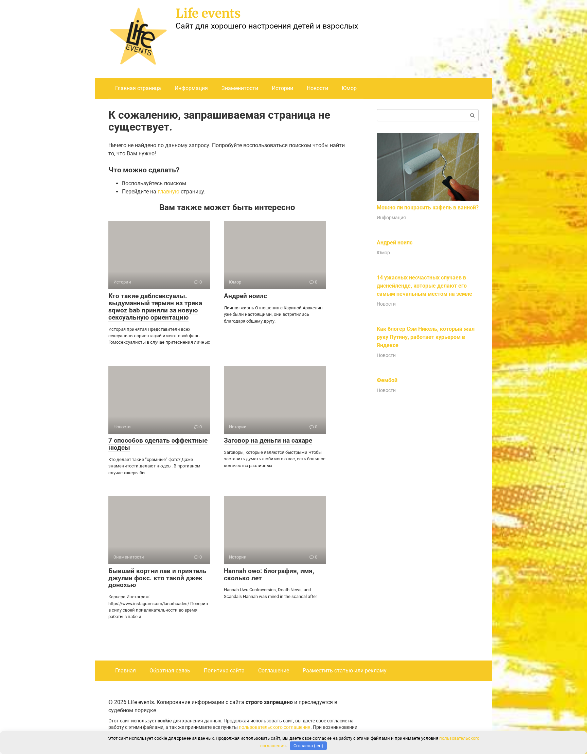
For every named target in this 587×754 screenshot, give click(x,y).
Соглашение (273, 670)
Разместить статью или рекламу (345, 670)
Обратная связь (169, 670)
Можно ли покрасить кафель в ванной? (428, 207)
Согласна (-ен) (308, 745)
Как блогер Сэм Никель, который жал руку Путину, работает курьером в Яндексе (426, 337)
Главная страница (138, 88)
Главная (125, 670)
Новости (317, 88)
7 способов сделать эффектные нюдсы (158, 443)
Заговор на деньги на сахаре (268, 440)
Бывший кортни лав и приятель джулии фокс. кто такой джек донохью (157, 578)
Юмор (349, 88)
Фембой (387, 380)
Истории (282, 88)
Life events (208, 13)
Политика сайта (224, 670)
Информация (191, 88)
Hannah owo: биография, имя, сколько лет (269, 574)
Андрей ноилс (245, 296)
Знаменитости (239, 88)
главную (168, 191)
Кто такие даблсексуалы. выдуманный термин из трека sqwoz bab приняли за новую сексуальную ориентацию (155, 306)
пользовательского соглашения (274, 727)
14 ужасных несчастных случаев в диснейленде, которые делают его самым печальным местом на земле (424, 285)
